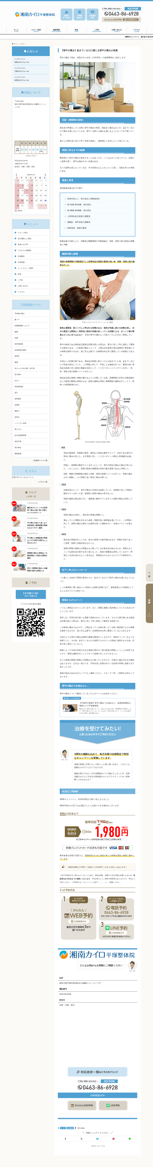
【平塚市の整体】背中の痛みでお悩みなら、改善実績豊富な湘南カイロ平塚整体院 (105, 704)
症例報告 (70, 1128)
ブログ (63, 1128)
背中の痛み (81, 1128)
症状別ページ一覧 (40, 460)
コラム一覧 (43, 481)
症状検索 (149, 573)
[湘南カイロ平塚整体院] (35, 14)
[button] (65, 1139)
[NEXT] (45, 174)
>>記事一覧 (31, 496)
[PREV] (17, 174)
